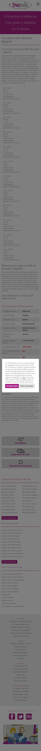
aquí (24, 377)
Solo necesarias (26, 386)
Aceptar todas (12, 386)
